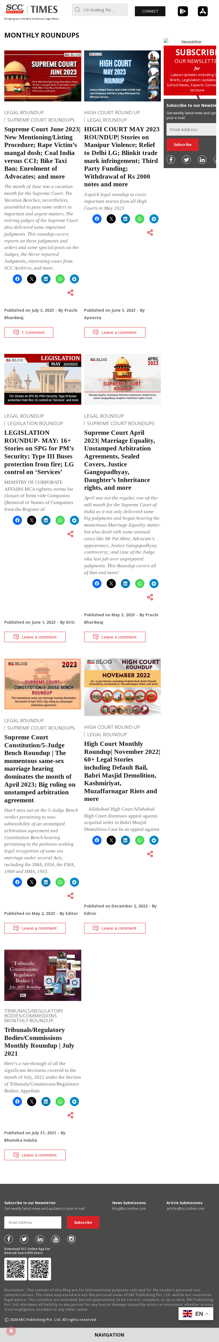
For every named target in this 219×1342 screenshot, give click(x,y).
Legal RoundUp (24, 112)
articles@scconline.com (185, 1208)
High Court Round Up (112, 112)
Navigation (109, 1335)
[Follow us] (171, 159)
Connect (150, 11)
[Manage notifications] (11, 1330)
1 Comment (33, 332)
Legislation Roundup (35, 423)
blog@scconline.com (129, 1208)
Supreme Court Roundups (41, 119)
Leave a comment (119, 332)
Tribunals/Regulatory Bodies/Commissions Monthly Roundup (33, 1015)
